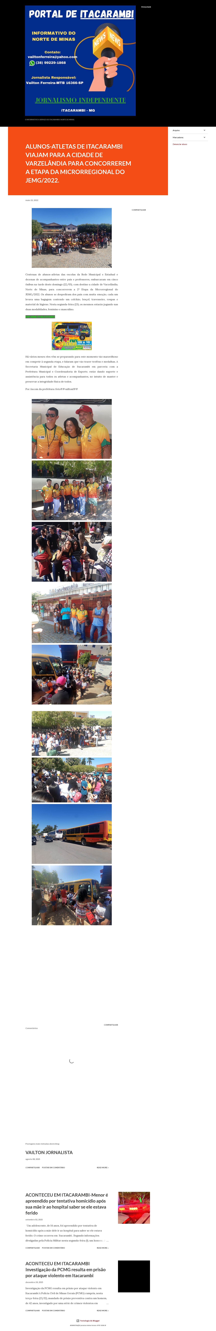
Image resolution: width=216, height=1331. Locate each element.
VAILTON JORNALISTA (49, 1152)
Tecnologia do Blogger (89, 1321)
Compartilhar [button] (139, 210)
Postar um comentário (53, 1167)
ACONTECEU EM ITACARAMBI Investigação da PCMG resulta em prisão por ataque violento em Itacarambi (66, 1269)
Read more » (102, 1167)
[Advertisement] (68, 1111)
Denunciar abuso (180, 144)
